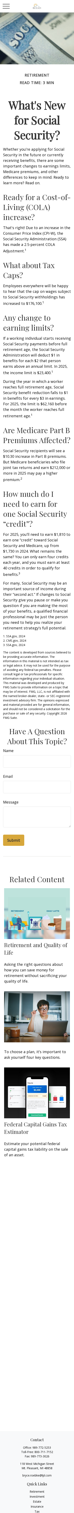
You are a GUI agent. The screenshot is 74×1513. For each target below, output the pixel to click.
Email (8, 776)
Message (10, 802)
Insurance (37, 1506)
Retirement (37, 1491)
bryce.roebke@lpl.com (37, 1475)
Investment (37, 1496)
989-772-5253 (41, 1448)
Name (8, 750)
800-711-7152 (44, 1452)
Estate (37, 1501)
